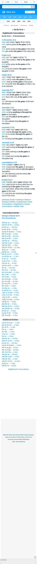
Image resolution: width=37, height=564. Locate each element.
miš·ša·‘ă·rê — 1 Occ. (10, 265)
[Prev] (2, 257)
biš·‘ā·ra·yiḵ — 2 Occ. (10, 234)
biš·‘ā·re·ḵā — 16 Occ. (10, 236)
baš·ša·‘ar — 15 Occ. (10, 223)
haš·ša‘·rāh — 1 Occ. (10, 245)
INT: (3, 51)
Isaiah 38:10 (7, 75)
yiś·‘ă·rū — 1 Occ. (9, 327)
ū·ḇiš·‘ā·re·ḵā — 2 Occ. (11, 299)
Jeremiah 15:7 (7, 90)
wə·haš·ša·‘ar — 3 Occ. (11, 308)
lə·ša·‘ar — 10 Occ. (9, 259)
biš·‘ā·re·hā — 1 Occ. (10, 238)
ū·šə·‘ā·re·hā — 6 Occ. (10, 295)
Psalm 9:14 (6, 55)
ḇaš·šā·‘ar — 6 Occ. (9, 304)
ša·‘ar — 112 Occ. (9, 268)
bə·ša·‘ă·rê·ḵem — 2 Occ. (12, 232)
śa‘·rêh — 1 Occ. (8, 332)
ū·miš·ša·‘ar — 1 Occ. (10, 290)
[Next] (34, 257)
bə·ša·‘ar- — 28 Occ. (10, 227)
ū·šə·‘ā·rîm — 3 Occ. (10, 297)
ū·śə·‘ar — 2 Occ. (8, 334)
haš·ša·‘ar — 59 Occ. (10, 241)
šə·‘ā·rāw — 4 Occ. (9, 277)
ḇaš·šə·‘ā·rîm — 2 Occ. (11, 306)
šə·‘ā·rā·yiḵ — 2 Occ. (10, 279)
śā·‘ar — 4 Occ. (8, 336)
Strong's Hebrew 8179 (11, 216)
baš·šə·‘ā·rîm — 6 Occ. (11, 225)
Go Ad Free (3, 559)
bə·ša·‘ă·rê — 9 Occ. (10, 229)
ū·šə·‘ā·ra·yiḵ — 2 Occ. (10, 293)
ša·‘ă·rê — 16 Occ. (9, 270)
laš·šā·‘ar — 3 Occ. (9, 252)
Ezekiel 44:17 (7, 180)
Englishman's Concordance (18, 369)
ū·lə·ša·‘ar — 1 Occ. (9, 288)
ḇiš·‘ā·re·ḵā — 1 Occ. (10, 315)
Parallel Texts (19, 206)
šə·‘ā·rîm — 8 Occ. (9, 286)
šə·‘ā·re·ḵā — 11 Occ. (10, 281)
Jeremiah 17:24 (8, 127)
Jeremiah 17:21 (8, 108)
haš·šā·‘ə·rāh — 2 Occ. (11, 243)
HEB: (4, 42)
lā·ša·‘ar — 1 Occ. (9, 250)
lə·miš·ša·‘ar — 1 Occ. (10, 256)
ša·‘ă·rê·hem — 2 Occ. (10, 272)
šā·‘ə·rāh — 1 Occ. (9, 274)
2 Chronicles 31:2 (9, 40)
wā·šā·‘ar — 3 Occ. (9, 302)
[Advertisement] (18, 407)
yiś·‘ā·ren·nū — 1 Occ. (10, 325)
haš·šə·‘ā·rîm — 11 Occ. (11, 247)
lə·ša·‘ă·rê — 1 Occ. (9, 261)
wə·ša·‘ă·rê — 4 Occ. (10, 313)
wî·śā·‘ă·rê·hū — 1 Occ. (11, 323)
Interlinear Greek (8, 200)
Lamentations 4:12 (9, 162)
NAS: (4, 44)
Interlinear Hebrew (23, 200)
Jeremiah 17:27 (8, 143)
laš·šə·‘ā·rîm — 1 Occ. (10, 254)
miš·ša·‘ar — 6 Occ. (9, 263)
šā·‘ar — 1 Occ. (8, 329)
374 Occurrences (9, 218)
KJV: (3, 49)
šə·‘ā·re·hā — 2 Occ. (10, 284)
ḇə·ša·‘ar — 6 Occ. (9, 311)
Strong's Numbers (8, 202)
